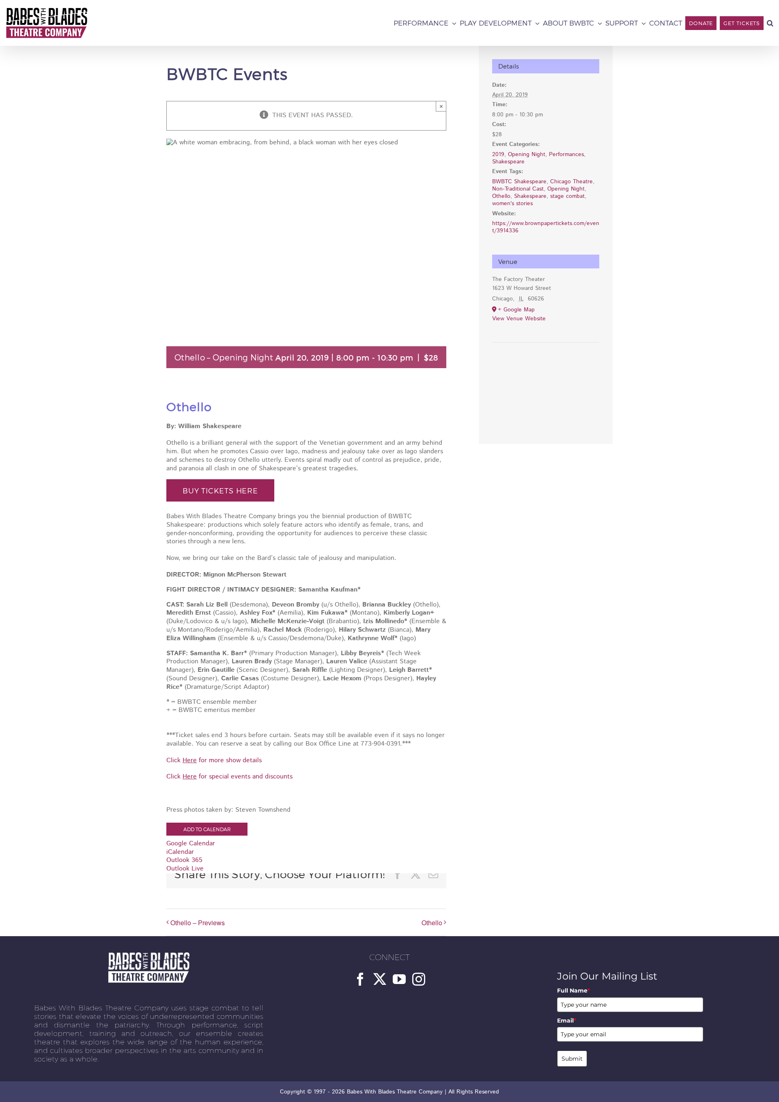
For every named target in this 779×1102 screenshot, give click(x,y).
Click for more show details (214, 760)
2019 (498, 154)
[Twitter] (379, 979)
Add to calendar (207, 829)
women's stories (512, 203)
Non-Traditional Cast (518, 189)
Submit (572, 1058)
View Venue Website (519, 319)
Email (566, 1020)
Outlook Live (185, 868)
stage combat (567, 196)
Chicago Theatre (571, 182)
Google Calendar (190, 843)
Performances (566, 154)
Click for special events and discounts (229, 776)
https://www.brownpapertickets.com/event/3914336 (545, 227)
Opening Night (526, 154)
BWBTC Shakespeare (519, 182)
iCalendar (180, 852)
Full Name (573, 990)
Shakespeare (508, 162)
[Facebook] (360, 979)
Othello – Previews (197, 922)
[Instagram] (418, 979)
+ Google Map (516, 310)
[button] (770, 23)
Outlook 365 (184, 860)
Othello (432, 922)
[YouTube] (399, 979)
